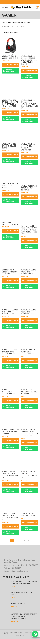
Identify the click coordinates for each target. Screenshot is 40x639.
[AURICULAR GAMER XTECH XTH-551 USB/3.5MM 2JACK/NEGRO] (29, 133)
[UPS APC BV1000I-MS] (5, 606)
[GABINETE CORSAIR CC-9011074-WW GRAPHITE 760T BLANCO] (10, 419)
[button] (10, 65)
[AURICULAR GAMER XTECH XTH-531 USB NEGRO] (10, 133)
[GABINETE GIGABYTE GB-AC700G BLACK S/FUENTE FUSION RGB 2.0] (29, 461)
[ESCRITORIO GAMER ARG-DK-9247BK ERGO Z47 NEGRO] (10, 259)
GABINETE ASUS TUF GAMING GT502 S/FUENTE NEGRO (9, 392)
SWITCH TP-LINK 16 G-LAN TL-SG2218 (22, 594)
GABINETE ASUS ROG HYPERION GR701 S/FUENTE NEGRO (9, 352)
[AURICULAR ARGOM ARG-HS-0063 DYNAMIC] (10, 46)
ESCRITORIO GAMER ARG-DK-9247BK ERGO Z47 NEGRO (9, 272)
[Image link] (19, 553)
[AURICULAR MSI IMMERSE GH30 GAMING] (10, 213)
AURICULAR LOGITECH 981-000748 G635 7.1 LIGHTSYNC (29, 188)
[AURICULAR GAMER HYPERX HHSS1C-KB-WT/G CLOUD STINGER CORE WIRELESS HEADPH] (29, 46)
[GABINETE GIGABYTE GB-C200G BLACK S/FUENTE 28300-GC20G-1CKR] (10, 503)
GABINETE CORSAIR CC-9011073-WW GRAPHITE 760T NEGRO (29, 392)
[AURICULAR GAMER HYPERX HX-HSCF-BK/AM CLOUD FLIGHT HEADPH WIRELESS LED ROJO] (29, 89)
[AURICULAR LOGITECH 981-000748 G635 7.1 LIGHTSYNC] (29, 175)
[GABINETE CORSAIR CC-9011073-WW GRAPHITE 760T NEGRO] (29, 379)
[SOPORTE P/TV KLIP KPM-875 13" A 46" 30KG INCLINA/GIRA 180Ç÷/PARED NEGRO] (5, 618)
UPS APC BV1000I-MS (18, 603)
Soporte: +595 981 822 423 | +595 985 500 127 (21, 565)
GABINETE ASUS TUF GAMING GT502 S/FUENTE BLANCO (28, 352)
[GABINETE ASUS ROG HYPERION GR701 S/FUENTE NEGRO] (10, 339)
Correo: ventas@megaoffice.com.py (16, 571)
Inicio (3, 22)
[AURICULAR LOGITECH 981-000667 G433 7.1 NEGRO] (10, 174)
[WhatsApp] (35, 634)
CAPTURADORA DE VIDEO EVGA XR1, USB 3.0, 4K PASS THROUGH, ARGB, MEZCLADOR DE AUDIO (29, 230)
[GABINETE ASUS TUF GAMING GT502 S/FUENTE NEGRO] (10, 379)
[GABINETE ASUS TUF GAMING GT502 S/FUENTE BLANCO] (29, 339)
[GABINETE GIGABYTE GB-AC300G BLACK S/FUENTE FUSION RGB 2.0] (10, 461)
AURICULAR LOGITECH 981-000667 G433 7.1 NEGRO (10, 186)
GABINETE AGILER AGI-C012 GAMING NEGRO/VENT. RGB (29, 312)
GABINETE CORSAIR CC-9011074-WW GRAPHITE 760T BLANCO (10, 432)
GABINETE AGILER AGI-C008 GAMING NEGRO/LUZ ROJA (29, 272)
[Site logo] (21, 7)
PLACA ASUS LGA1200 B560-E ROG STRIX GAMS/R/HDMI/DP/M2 (24, 583)
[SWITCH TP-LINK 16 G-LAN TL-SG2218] (5, 595)
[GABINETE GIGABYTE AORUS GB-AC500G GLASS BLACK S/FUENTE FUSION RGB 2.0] (29, 419)
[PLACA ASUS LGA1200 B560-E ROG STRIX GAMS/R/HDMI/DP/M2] (5, 584)
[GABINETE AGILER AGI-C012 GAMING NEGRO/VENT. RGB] (29, 299)
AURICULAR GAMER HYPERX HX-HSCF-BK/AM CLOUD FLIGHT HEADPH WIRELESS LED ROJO (29, 104)
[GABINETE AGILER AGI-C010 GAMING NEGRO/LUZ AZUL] (10, 299)
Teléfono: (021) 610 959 (12, 568)
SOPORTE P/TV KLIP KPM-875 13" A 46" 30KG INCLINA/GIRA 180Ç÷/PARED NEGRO (24, 616)
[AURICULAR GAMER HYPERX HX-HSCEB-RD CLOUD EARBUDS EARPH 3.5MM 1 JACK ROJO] (10, 89)
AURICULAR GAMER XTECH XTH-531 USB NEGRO (9, 146)
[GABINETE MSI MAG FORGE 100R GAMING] (29, 503)
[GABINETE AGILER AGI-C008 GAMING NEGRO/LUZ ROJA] (29, 259)
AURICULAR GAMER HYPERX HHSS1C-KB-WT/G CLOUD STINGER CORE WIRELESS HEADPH (29, 60)
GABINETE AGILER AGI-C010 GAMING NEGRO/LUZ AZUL (10, 312)
